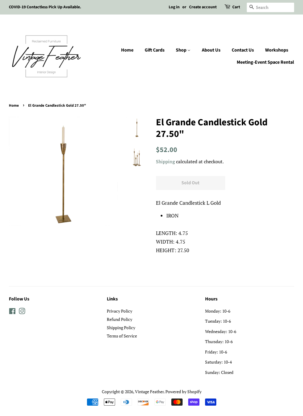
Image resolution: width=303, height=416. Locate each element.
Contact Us (243, 50)
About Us (211, 50)
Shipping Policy (121, 327)
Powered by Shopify (183, 391)
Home (127, 50)
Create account (203, 7)
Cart (236, 7)
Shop (181, 50)
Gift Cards (155, 50)
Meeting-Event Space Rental (265, 62)
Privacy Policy (119, 311)
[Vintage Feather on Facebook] (12, 312)
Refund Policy (119, 319)
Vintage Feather (149, 391)
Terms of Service (122, 336)
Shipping (165, 161)
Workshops (276, 50)
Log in (174, 7)
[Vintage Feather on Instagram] (22, 312)
